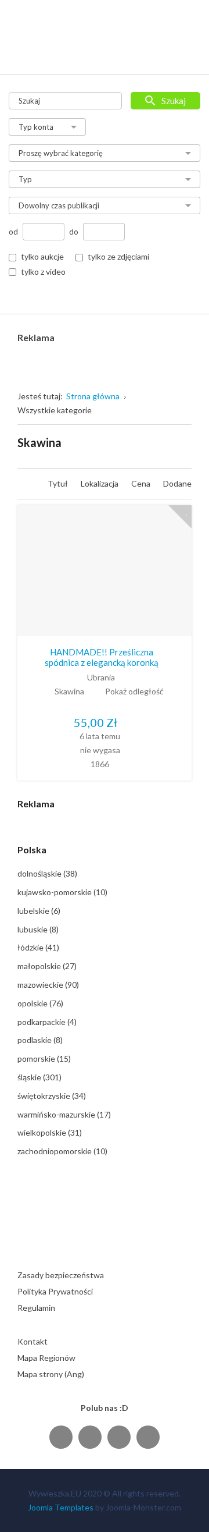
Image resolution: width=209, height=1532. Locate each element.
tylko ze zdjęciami (118, 256)
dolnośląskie (47, 873)
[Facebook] (61, 1437)
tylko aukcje (42, 256)
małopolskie (47, 966)
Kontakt (32, 1341)
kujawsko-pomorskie (62, 892)
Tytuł (59, 483)
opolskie (40, 1003)
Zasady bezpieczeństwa (60, 1275)
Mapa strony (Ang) (50, 1374)
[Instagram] (119, 1437)
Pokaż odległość (134, 691)
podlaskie (40, 1040)
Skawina (69, 691)
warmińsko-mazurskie (64, 1114)
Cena (141, 483)
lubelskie (38, 911)
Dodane (177, 483)
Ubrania (101, 677)
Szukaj (173, 100)
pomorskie (44, 1058)
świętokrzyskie (51, 1096)
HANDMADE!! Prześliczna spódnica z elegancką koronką (101, 657)
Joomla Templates (60, 1507)
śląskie (39, 1077)
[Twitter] (90, 1437)
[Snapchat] (148, 1437)
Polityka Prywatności (55, 1291)
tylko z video (43, 271)
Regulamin (36, 1308)
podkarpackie (47, 1022)
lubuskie (38, 929)
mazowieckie (48, 985)
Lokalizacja (100, 483)
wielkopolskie (49, 1132)
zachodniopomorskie (62, 1151)
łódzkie (38, 947)
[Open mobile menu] (184, 53)
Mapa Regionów (46, 1358)
